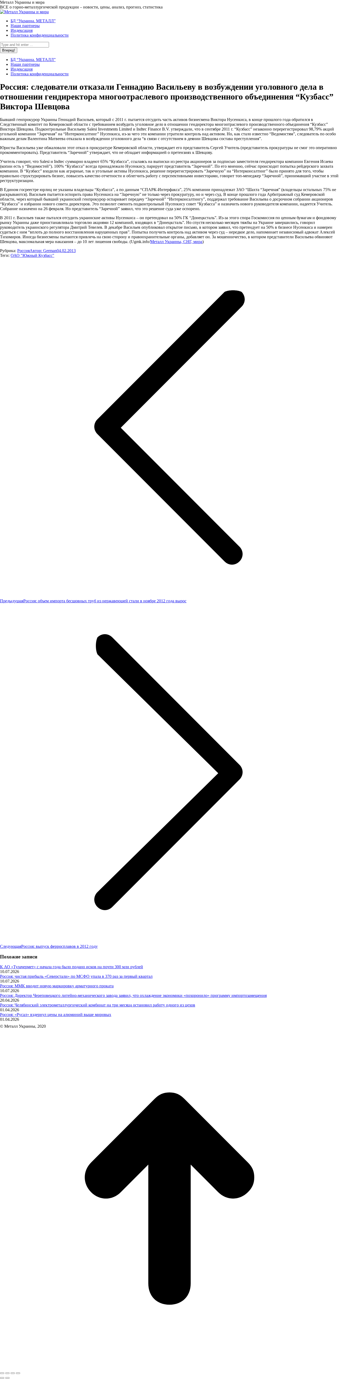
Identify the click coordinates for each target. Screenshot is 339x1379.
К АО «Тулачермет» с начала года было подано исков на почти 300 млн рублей (71, 967)
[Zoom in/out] (18, 1373)
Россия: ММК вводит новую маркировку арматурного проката (57, 986)
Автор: (43, 250)
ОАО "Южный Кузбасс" (32, 255)
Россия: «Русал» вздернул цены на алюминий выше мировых (55, 1014)
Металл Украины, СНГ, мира (176, 241)
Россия (23, 250)
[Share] (7, 1373)
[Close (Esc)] (2, 1373)
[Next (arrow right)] (7, 1378)
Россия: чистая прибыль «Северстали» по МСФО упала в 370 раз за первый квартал (76, 976)
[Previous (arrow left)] (2, 1378)
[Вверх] (169, 1367)
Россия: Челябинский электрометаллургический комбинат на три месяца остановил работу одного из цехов (97, 1005)
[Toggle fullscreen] (13, 1373)
